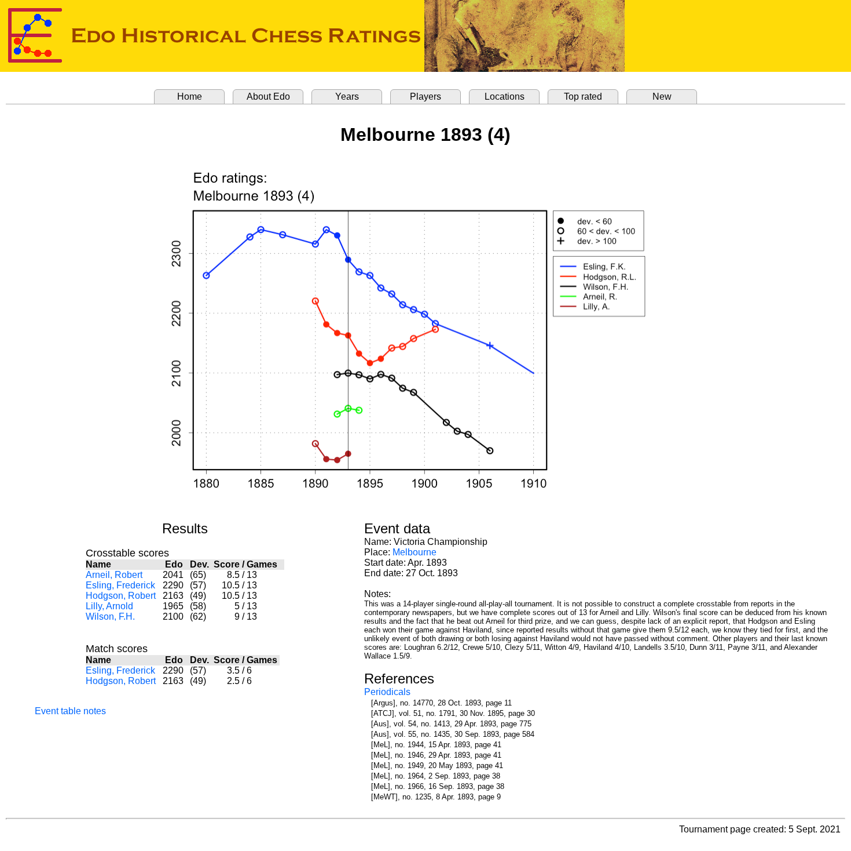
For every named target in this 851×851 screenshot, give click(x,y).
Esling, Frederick (120, 585)
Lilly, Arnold (109, 606)
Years (347, 96)
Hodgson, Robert (121, 596)
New (662, 96)
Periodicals (387, 692)
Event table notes (70, 711)
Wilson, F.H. (110, 616)
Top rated (583, 96)
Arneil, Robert (114, 575)
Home (189, 96)
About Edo (268, 96)
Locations (504, 96)
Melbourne (414, 552)
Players (425, 96)
